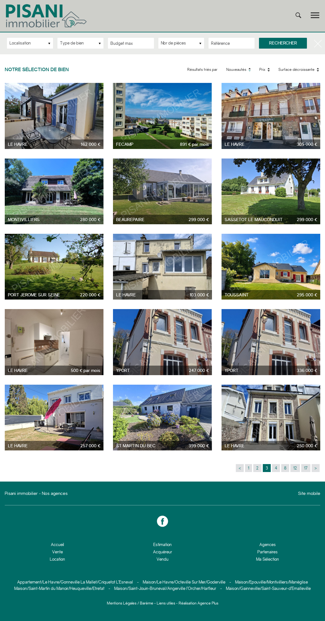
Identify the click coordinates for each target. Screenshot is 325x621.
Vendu (162, 559)
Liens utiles (166, 603)
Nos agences (55, 493)
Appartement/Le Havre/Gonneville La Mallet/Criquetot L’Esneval (75, 582)
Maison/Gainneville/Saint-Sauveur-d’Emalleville (268, 588)
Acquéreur (162, 552)
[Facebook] (162, 521)
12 (295, 468)
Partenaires (267, 552)
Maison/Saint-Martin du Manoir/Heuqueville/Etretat (59, 588)
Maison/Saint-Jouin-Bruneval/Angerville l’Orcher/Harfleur (165, 588)
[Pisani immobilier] (47, 27)
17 (306, 468)
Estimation (162, 544)
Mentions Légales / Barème (130, 603)
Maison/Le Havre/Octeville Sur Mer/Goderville (184, 582)
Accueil (57, 544)
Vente (57, 552)
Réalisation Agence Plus (198, 603)
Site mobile (309, 493)
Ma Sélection (267, 559)
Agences (267, 544)
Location (57, 559)
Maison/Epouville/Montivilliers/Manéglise (271, 582)
